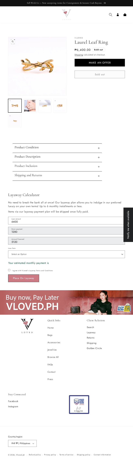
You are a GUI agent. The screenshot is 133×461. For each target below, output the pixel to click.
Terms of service (66, 454)
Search (90, 327)
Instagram (13, 406)
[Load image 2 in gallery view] (30, 105)
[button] (110, 14)
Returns (90, 337)
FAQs (50, 364)
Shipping (79, 54)
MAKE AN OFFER (100, 63)
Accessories (54, 342)
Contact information (102, 454)
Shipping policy (84, 454)
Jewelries (52, 349)
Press (50, 379)
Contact (51, 371)
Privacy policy (50, 454)
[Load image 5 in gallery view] (15, 121)
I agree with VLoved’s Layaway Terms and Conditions (32, 270)
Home (51, 327)
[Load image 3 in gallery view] (45, 105)
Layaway (91, 332)
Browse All (53, 357)
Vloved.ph (20, 455)
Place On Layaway (23, 278)
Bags (50, 335)
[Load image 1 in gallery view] (15, 105)
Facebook (13, 401)
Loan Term (12, 248)
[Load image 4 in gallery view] (60, 105)
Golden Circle (94, 348)
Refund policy (35, 454)
